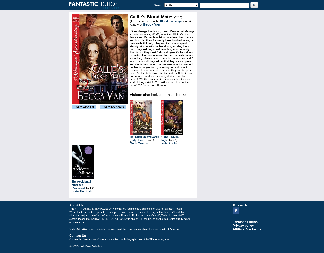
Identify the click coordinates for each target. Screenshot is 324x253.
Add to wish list (84, 106)
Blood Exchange (171, 21)
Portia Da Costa (82, 191)
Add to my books (112, 106)
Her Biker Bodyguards (144, 136)
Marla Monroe (139, 143)
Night (164, 140)
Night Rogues (169, 136)
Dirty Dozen (137, 140)
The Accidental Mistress (81, 183)
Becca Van (151, 24)
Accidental (79, 188)
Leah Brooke (168, 143)
